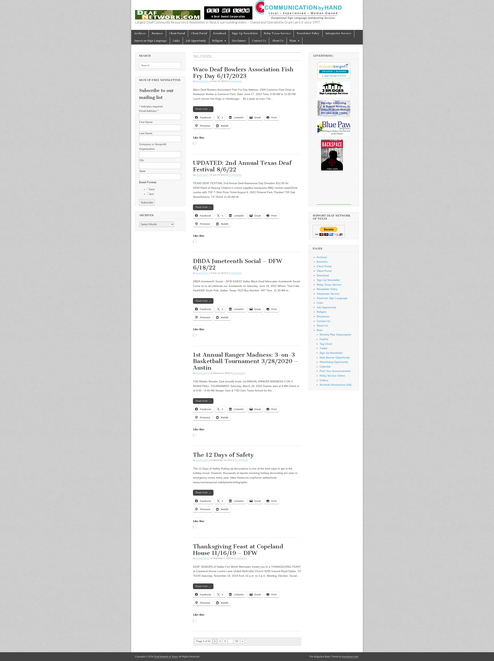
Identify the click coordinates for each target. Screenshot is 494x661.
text (151, 194)
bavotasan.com (350, 656)
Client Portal (177, 33)
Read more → (203, 109)
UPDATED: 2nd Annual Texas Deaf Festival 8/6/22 (242, 166)
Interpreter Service (338, 33)
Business (157, 33)
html (152, 189)
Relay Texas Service (277, 33)
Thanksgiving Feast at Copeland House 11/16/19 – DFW (238, 549)
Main (293, 40)
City (141, 160)
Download (219, 33)
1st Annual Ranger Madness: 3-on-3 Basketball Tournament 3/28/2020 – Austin (245, 361)
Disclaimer (239, 40)
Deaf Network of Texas (166, 656)
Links (176, 40)
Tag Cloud (326, 343)
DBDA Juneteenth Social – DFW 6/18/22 (237, 264)
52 (236, 641)
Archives (140, 33)
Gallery (324, 380)
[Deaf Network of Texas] (167, 12)
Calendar (325, 366)
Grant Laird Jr (203, 81)
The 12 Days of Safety (223, 454)
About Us (278, 40)
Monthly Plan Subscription (335, 334)
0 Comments (235, 81)
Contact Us (259, 40)
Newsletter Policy (308, 33)
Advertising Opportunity (334, 361)
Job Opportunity (196, 40)
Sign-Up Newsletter (245, 33)
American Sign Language (150, 40)
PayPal (324, 339)
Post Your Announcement (335, 371)
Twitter (324, 348)
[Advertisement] (333, 190)
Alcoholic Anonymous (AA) (336, 384)
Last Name (145, 133)
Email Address (148, 110)
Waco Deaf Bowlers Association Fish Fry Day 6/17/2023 (243, 72)
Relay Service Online (332, 375)
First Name (146, 122)
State (142, 171)
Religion (217, 40)
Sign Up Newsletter (331, 352)
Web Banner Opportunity (335, 357)
